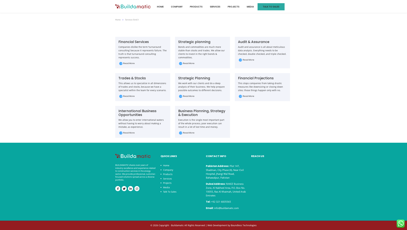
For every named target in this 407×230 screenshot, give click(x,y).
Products (196, 6)
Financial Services (133, 42)
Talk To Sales (271, 6)
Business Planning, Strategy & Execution (201, 113)
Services (215, 6)
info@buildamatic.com (226, 208)
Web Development (217, 225)
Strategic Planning (194, 78)
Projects (233, 6)
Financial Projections (256, 78)
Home (160, 6)
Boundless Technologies (244, 225)
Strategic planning (194, 42)
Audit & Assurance (253, 42)
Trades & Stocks (132, 78)
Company (177, 6)
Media (250, 6)
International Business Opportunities (137, 113)
